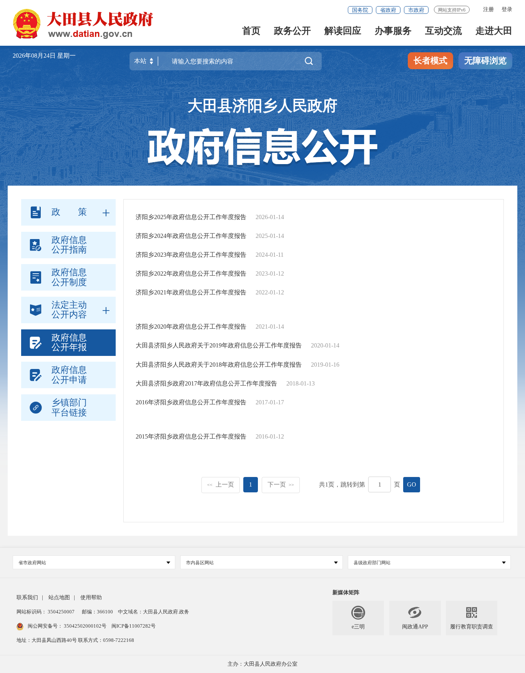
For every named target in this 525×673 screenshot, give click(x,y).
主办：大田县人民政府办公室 (262, 664)
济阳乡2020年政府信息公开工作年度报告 (191, 326)
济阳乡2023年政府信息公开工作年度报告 (191, 254)
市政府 (416, 10)
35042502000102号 (85, 626)
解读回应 (342, 31)
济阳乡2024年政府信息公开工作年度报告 (191, 236)
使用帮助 (91, 597)
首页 (251, 31)
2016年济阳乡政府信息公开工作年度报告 (191, 402)
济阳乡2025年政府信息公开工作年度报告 (191, 217)
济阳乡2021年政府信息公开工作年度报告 (191, 292)
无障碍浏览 (485, 60)
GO (411, 484)
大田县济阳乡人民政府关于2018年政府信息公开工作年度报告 (219, 364)
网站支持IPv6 (451, 10)
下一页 (280, 484)
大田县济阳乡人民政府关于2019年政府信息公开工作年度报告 (219, 345)
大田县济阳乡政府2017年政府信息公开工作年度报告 (206, 383)
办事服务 (393, 31)
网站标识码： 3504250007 (46, 612)
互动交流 (443, 31)
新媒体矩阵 (345, 592)
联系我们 (27, 597)
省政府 (388, 10)
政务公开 (292, 31)
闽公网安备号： (67, 626)
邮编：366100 (97, 612)
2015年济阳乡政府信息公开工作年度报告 (191, 436)
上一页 (220, 484)
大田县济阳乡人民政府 (262, 105)
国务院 (360, 10)
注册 (488, 9)
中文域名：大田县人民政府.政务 (153, 612)
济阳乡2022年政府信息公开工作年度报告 (191, 273)
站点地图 (59, 597)
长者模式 (430, 60)
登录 (507, 9)
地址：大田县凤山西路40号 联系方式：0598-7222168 (75, 640)
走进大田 (493, 31)
